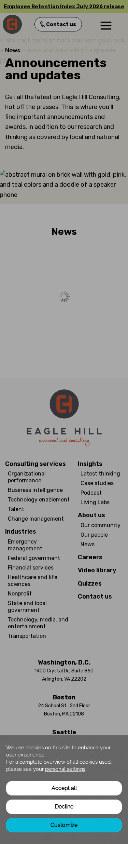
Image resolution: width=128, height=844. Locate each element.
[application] (64, 789)
